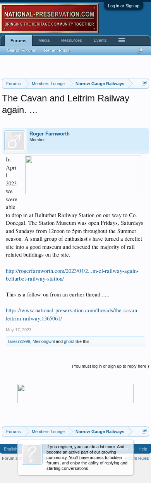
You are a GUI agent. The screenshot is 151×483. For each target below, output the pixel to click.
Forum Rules (137, 458)
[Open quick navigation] (144, 83)
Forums (18, 40)
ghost (69, 341)
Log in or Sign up (123, 5)
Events (100, 40)
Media (44, 40)
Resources (71, 40)
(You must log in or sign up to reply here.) (110, 366)
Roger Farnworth (49, 134)
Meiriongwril (44, 341)
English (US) (15, 449)
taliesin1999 (19, 341)
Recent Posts (57, 50)
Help (143, 449)
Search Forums (21, 50)
